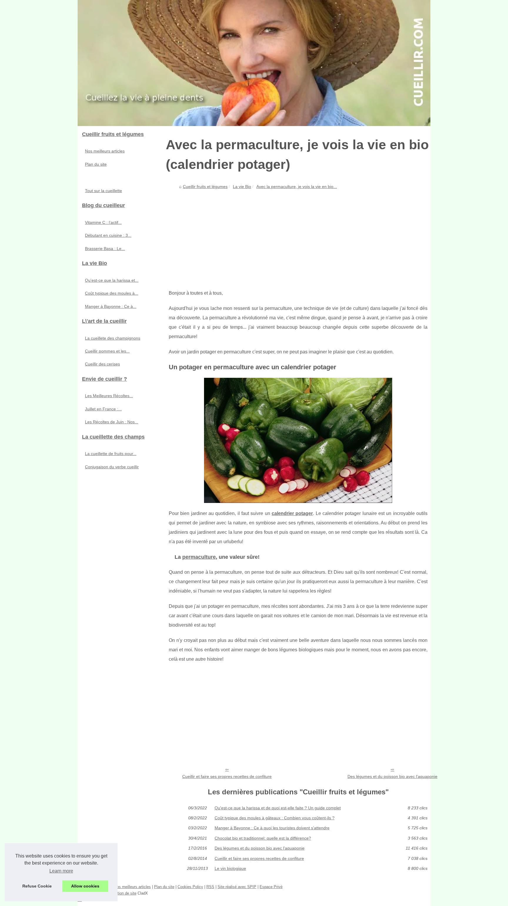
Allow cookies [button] (85, 886)
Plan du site (96, 164)
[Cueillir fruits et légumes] (254, 63)
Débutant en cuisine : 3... (108, 235)
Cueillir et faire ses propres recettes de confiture (227, 776)
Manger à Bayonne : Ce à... (110, 306)
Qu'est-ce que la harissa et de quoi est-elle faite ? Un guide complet (278, 808)
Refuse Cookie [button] (37, 886)
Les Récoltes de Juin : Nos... (111, 422)
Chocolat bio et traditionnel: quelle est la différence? (263, 838)
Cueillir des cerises (102, 364)
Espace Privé (271, 887)
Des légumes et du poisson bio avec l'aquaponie (392, 776)
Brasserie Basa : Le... (105, 248)
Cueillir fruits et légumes (205, 186)
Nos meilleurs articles (105, 151)
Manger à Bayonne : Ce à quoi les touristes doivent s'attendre (272, 828)
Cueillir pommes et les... (107, 351)
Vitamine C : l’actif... (103, 222)
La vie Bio (242, 186)
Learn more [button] (61, 870)
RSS (210, 887)
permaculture (199, 557)
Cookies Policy (190, 887)
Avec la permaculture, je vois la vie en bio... (296, 186)
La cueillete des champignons (112, 338)
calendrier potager (292, 513)
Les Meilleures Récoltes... (109, 395)
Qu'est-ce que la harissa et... (111, 280)
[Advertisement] (298, 235)
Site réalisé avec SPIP (237, 887)
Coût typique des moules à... (111, 293)
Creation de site (123, 893)
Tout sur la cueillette (103, 190)
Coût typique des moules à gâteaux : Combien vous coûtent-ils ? (275, 818)
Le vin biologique (230, 868)
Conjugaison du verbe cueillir (112, 466)
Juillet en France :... (103, 409)
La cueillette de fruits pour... (110, 453)
